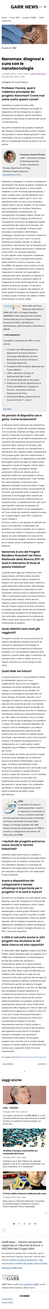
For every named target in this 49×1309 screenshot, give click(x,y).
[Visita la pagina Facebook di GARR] (19, 1224)
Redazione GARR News (12, 1267)
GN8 (14, 48)
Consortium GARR (30, 1284)
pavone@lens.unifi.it (12, 174)
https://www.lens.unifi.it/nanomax (34, 1057)
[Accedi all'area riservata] (4, 1230)
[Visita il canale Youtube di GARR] (14, 1224)
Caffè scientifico (38, 74)
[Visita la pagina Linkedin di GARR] (30, 1224)
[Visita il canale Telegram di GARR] (35, 1224)
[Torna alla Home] (24, 7)
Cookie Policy (7, 1299)
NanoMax (7, 409)
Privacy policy (7, 1302)
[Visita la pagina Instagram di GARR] (24, 1224)
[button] (42, 7)
